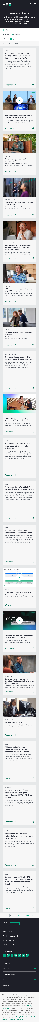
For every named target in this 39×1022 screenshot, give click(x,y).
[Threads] (15, 955)
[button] (36, 995)
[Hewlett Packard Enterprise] (7, 4)
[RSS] (27, 955)
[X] (8, 955)
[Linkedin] (4, 955)
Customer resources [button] (10, 980)
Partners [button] (6, 985)
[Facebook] (19, 955)
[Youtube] (23, 955)
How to (7, 932)
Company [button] (6, 963)
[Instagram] (12, 955)
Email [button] (7, 940)
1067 (27, 915)
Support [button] (6, 969)
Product (9, 936)
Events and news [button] (9, 974)
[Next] (32, 915)
